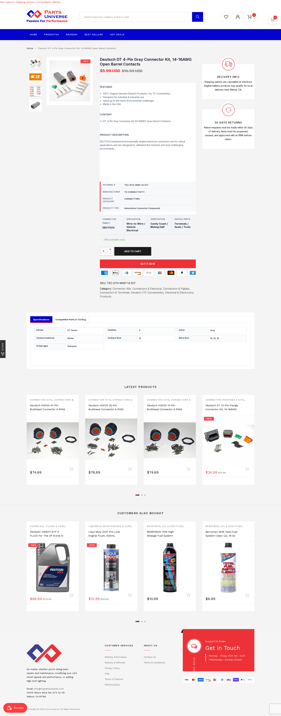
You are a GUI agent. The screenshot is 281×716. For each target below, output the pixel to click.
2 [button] (141, 495)
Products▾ (51, 34)
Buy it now (147, 263)
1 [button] (137, 495)
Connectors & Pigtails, (176, 288)
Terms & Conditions (154, 662)
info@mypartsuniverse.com (49, 688)
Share (2, 347)
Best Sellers (94, 34)
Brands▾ (72, 34)
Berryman (154, 526)
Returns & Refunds (115, 662)
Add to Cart (132, 251)
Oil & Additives (172, 526)
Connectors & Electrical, (147, 288)
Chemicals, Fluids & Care (47, 526)
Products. (106, 296)
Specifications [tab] (41, 319)
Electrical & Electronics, (179, 292)
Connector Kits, (122, 288)
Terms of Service (114, 679)
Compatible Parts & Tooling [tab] (70, 319)
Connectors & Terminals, (115, 292)
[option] (69, 81)
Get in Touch (222, 647)
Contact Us (150, 657)
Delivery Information (116, 657)
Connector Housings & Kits (225, 400)
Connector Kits (41, 400)
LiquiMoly (94, 526)
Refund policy (112, 684)
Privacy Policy (112, 668)
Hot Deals (117, 34)
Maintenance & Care (117, 526)
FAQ (107, 673)
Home (33, 34)
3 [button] (145, 495)
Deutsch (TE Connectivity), (147, 292)
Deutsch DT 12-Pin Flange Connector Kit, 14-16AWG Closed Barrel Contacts (222, 409)
